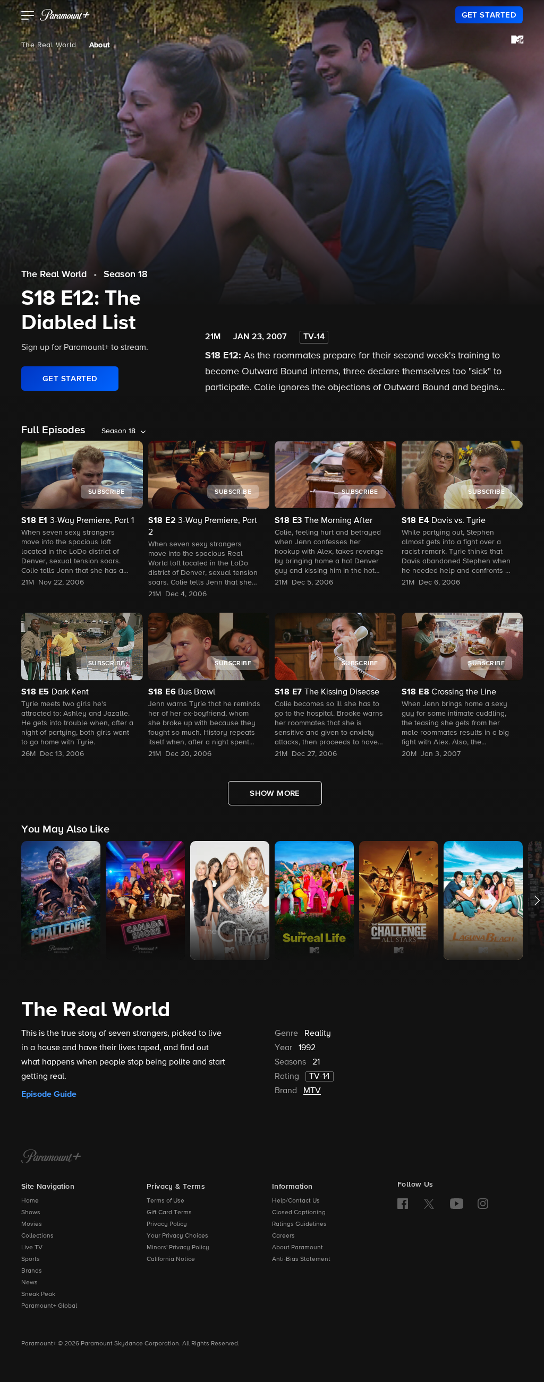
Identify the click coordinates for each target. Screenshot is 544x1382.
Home (30, 1201)
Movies (31, 1224)
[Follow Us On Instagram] (483, 1203)
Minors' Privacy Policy (178, 1247)
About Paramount (297, 1247)
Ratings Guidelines (299, 1224)
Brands (31, 1271)
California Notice (171, 1259)
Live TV (31, 1247)
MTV (312, 1091)
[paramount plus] (65, 15)
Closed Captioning (299, 1212)
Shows (30, 1212)
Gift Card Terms (169, 1212)
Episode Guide (48, 1094)
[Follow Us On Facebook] (402, 1203)
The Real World (48, 45)
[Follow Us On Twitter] (429, 1203)
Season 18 (126, 274)
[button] (28, 16)
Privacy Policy (167, 1224)
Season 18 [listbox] (118, 431)
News (29, 1283)
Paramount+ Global (49, 1306)
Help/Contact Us (296, 1201)
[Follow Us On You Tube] (456, 1203)
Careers (283, 1236)
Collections (37, 1236)
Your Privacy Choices (177, 1236)
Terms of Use (165, 1201)
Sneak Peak (38, 1294)
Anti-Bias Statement (301, 1259)
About (99, 45)
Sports (30, 1259)
